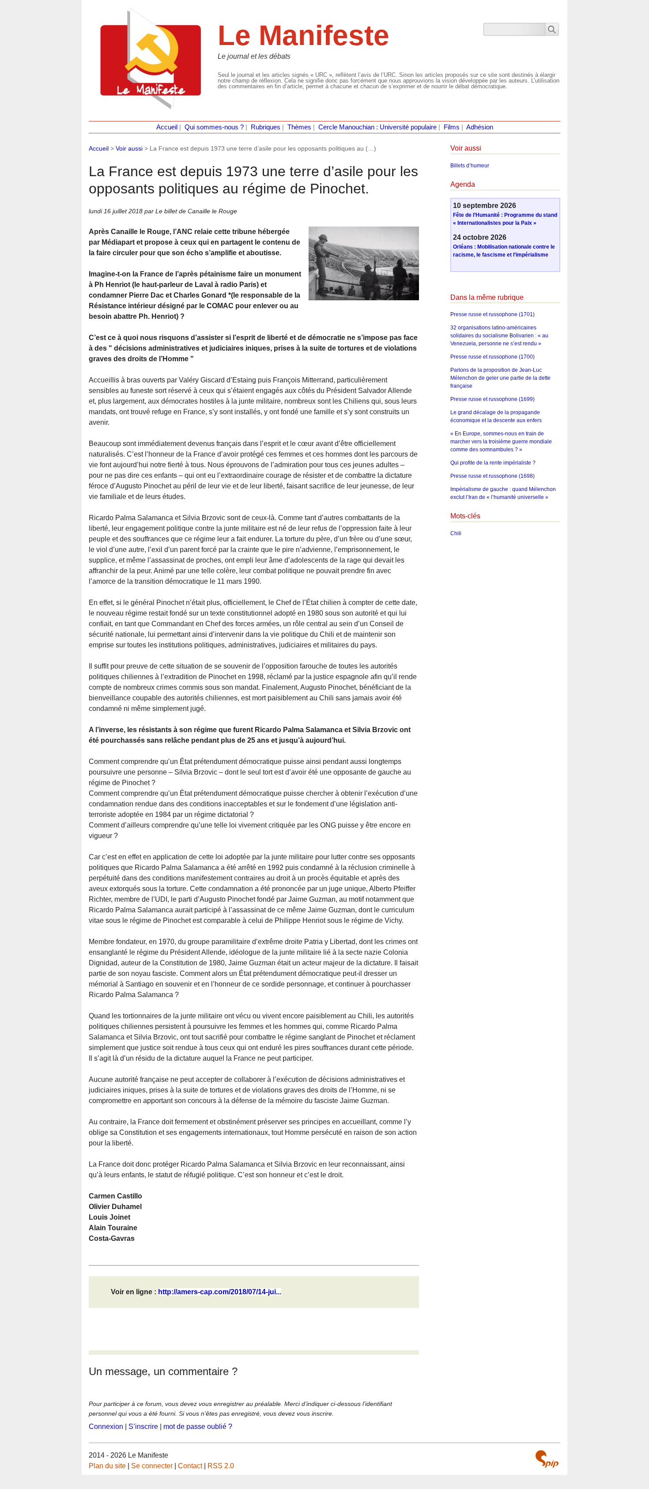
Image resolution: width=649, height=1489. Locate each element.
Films (452, 127)
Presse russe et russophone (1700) (492, 357)
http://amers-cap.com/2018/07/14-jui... (219, 1292)
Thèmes (299, 127)
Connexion (106, 1426)
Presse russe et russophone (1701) (492, 314)
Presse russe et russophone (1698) (492, 476)
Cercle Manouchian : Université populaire (377, 127)
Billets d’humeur (469, 166)
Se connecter (152, 1466)
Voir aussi (129, 148)
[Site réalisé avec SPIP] (547, 1459)
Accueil (166, 127)
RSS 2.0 (221, 1466)
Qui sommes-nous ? (214, 127)
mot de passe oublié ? (197, 1426)
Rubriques (265, 127)
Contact (190, 1466)
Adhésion (479, 127)
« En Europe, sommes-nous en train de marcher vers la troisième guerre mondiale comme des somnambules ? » (501, 442)
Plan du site (107, 1466)
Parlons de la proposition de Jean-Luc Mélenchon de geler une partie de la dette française (500, 378)
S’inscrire (143, 1426)
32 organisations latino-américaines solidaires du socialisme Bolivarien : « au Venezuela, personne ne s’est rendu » (499, 336)
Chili (455, 533)
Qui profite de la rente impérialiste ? (493, 463)
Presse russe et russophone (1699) (492, 399)
